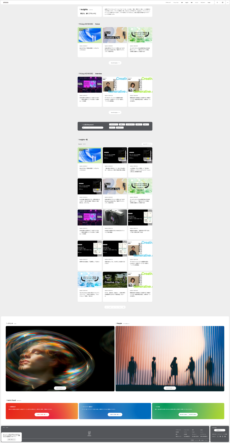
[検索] (217, 2)
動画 (191, 2)
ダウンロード (203, 2)
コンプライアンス (203, 434)
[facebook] (220, 436)
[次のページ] (124, 307)
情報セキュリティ (178, 436)
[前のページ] (106, 307)
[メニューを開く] (228, 2)
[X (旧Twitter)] (217, 436)
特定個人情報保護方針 (203, 436)
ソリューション (175, 2)
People (209, 2)
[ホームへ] (5, 2)
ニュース (201, 431)
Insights (186, 2)
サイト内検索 (225, 434)
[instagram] (222, 436)
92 (119, 307)
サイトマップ (219, 434)
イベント (196, 2)
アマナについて (168, 2)
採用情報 (177, 431)
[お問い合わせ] (222, 2)
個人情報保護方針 (187, 436)
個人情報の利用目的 (195, 436)
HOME (4, 427)
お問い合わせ (214, 434)
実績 (182, 2)
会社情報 (185, 434)
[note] (225, 436)
